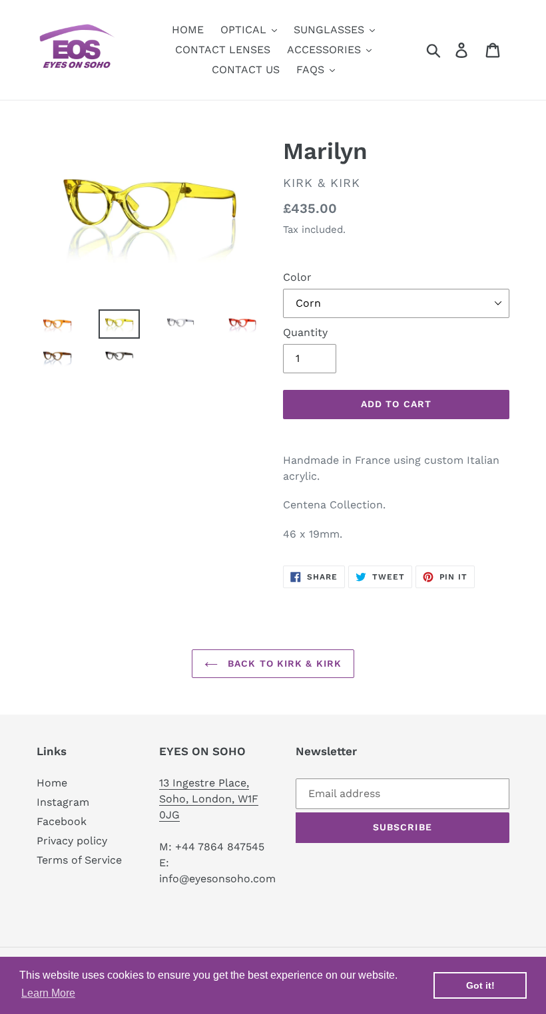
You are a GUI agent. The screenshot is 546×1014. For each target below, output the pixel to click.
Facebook (62, 821)
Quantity (305, 332)
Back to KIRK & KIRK (283, 663)
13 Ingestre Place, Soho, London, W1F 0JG (208, 798)
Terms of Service (79, 860)
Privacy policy (72, 840)
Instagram (63, 802)
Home (52, 782)
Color (297, 277)
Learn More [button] (48, 993)
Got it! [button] (480, 985)
